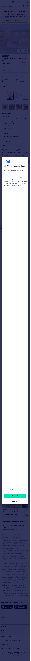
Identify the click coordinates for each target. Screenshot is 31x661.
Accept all (15, 496)
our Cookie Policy (18, 185)
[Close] (26, 158)
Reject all (14, 501)
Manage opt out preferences (15, 489)
